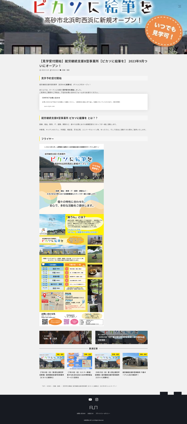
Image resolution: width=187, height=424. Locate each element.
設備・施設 (66, 70)
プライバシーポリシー (103, 413)
